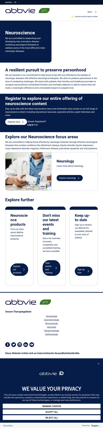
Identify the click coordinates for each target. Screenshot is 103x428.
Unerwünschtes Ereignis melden (86, 16)
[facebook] (7, 344)
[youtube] (31, 344)
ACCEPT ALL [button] (51, 411)
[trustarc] (95, 425)
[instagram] (19, 344)
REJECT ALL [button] (51, 417)
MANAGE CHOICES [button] (51, 406)
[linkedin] (25, 344)
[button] (16, 122)
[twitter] (13, 344)
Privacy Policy (8, 425)
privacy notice (71, 394)
